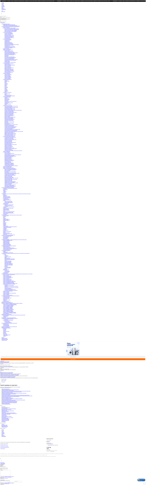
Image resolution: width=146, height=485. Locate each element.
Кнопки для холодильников (8, 141)
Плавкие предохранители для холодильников (11, 148)
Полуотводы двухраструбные (9, 264)
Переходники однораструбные (9, 263)
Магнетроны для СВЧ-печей (8, 159)
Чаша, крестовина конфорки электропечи (10, 186)
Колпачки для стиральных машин (9, 113)
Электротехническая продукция (15, 396)
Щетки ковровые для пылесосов (9, 69)
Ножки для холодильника (8, 147)
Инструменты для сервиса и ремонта (17, 391)
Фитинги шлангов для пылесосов (9, 67)
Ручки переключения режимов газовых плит (10, 101)
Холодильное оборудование (5, 419)
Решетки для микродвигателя (9, 205)
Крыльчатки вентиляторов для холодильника (11, 144)
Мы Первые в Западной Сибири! (4, 362)
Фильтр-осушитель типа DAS (9, 202)
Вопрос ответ (3, 435)
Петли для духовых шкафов (8, 178)
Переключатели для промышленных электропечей (11, 286)
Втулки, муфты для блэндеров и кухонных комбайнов (12, 28)
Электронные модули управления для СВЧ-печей (11, 165)
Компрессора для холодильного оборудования (8, 410)
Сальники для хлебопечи (8, 77)
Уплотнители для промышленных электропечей (11, 290)
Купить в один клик (8, 477)
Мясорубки (6, 319)
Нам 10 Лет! (1, 363)
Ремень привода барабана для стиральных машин (11, 124)
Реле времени (6, 122)
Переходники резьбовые (8, 262)
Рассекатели (6, 100)
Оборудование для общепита (13, 401)
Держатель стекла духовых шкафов (9, 174)
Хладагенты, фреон (4, 415)
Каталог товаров (2, 22)
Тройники (6, 266)
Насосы (6, 94)
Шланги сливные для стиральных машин (10, 134)
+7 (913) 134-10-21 (2, 463)
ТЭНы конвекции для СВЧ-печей (9, 163)
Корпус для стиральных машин (9, 114)
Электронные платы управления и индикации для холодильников (13, 150)
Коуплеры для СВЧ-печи (8, 157)
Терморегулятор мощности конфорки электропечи (11, 182)
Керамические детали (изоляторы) (9, 285)
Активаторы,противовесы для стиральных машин (11, 107)
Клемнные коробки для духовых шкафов (10, 175)
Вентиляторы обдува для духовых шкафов (10, 172)
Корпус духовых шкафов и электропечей (10, 169)
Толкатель (6, 90)
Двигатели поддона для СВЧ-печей (9, 153)
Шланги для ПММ (7, 61)
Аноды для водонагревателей (9, 32)
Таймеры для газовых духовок (9, 102)
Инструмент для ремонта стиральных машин (11, 112)
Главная (3, 2)
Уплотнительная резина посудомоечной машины (11, 59)
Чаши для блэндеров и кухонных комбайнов (10, 31)
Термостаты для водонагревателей (9, 36)
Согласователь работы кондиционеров (10, 46)
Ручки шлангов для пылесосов (9, 72)
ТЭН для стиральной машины (9, 128)
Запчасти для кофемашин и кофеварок (17, 398)
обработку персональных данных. (9, 476)
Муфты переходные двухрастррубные (10, 258)
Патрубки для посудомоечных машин (10, 53)
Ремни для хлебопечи (7, 76)
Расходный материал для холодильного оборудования (9, 408)
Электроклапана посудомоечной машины (10, 62)
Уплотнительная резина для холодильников (7, 417)
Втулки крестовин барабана (8, 106)
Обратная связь (2, 462)
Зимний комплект (7, 41)
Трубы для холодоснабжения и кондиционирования (22, 395)
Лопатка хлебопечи (7, 75)
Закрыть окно (2, 484)
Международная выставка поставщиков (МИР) (6, 366)
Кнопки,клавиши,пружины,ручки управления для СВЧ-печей (13, 154)
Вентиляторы (3, 406)
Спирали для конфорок (8, 288)
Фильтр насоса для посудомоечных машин (10, 60)
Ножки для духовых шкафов (8, 176)
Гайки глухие (6, 255)
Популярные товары (4, 338)
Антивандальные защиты (8, 39)
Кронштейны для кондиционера (9, 43)
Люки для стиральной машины (9, 115)
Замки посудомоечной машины (9, 51)
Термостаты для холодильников (9, 146)
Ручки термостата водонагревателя (9, 35)
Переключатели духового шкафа (9, 177)
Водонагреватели (9, 399)
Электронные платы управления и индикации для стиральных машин (14, 131)
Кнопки (6, 80)
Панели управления (7, 116)
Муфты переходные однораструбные (9, 259)
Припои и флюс (9, 397)
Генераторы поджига (7, 97)
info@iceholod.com (50, 443)
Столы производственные (8, 322)
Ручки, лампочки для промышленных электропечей (11, 287)
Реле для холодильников (8, 143)
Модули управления (7, 170)
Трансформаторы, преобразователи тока (10, 47)
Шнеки (6, 91)
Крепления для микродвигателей (9, 204)
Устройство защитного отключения (9, 37)
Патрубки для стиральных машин (9, 120)
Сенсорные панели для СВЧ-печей (9, 164)
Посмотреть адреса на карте (4, 444)
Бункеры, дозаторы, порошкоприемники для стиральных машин (13, 110)
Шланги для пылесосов (8, 68)
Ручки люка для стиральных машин (9, 125)
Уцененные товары (4, 340)
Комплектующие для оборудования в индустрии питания (9, 413)
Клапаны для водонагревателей (9, 34)
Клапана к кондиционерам (8, 42)
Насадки (6, 85)
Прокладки (6, 265)
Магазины (3, 433)
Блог (2, 7)
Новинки (3, 337)
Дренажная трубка (7, 40)
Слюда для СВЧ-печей (8, 161)
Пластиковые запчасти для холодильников (10, 142)
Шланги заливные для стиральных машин (10, 133)
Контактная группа (7, 93)
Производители (4, 9)
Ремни (6, 88)
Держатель (6, 84)
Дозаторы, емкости (7, 50)
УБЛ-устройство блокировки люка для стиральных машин (12, 129)
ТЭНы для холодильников (8, 149)
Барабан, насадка (7, 81)
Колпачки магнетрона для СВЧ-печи (9, 155)
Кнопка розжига (7, 98)
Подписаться (2, 370)
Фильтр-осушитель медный (8, 201)
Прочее (6, 104)
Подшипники (8, 403)
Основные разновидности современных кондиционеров (7, 377)
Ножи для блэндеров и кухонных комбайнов (10, 30)
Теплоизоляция (8, 394)
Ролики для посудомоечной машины (9, 56)
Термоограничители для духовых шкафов (10, 181)
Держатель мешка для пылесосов (9, 63)
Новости (3, 8)
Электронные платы (7, 38)
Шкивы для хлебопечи (8, 78)
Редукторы (6, 87)
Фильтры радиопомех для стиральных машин (11, 130)
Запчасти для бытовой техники (15, 389)
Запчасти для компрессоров (13, 402)
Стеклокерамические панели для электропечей (11, 179)
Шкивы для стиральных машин (9, 132)
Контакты (3, 6)
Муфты (6, 257)
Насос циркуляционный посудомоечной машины (11, 52)
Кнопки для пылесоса (8, 64)
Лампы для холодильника (8, 145)
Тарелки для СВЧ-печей (8, 162)
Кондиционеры (4, 421)
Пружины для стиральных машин (9, 123)
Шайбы (6, 268)
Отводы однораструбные (8, 261)
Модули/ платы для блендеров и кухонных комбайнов (12, 29)
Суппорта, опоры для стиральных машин (10, 127)
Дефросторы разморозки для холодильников (10, 139)
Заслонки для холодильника (8, 140)
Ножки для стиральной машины (9, 118)
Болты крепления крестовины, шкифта (10, 109)
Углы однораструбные (8, 267)
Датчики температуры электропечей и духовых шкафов (12, 173)
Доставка (3, 5)
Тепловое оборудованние (12, 400)
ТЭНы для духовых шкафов (8, 183)
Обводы (6, 260)
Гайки (5, 82)
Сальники (6, 89)
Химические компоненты (12, 393)
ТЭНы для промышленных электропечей (10, 289)
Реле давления (7, 55)
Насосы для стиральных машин (9, 117)
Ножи (5, 86)
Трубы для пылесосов (7, 66)
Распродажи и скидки (4, 425)
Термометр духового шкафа (8, 180)
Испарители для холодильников (9, 138)
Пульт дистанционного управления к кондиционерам (12, 44)
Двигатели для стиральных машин (9, 111)
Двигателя (6, 83)
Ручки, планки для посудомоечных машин (10, 57)
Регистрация (3, 11)
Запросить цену (7, 483)
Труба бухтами (7, 270)
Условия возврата (2, 448)
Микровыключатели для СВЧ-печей (9, 160)
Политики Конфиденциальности (4, 447)
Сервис (3, 4)
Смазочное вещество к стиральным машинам (11, 126)
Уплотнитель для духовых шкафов (9, 185)
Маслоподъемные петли (8, 256)
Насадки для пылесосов (8, 65)
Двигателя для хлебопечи (8, 74)
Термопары (6, 103)
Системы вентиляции (11, 390)
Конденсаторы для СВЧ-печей (9, 156)
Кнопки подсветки (7, 99)
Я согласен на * (7, 476)
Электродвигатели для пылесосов (9, 70)
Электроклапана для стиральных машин (10, 135)
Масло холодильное (10, 392)
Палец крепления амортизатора (9, 119)
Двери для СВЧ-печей (8, 152)
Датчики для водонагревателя (9, 33)
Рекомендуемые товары (5, 339)
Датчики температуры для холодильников (10, 137)
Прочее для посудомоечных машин (9, 54)
